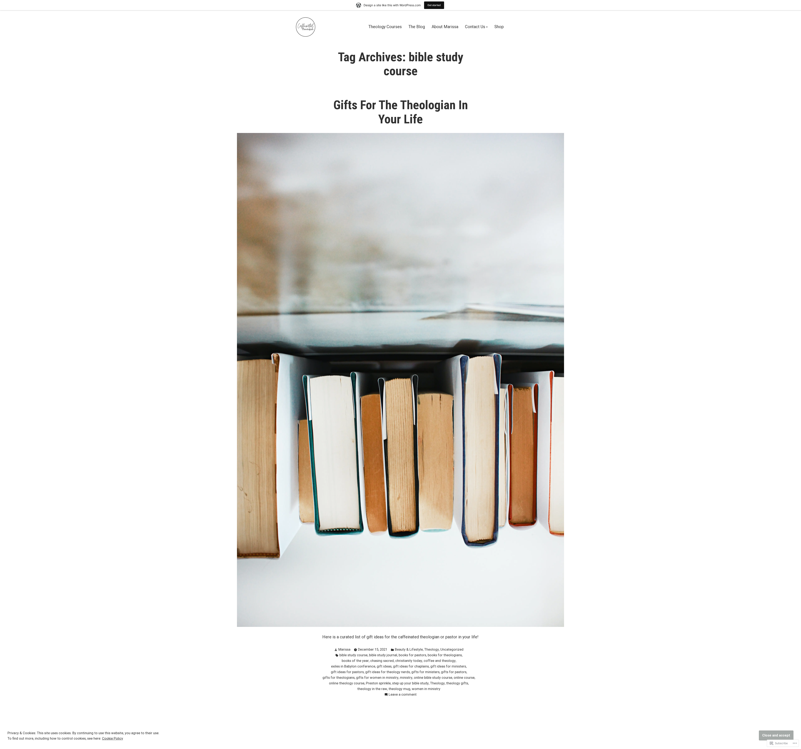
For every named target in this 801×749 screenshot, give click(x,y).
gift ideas (384, 666)
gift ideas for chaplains (411, 666)
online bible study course (433, 678)
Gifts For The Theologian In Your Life (400, 112)
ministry (406, 678)
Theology (431, 649)
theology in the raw (372, 689)
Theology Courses (385, 27)
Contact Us (475, 27)
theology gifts (457, 683)
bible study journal (383, 655)
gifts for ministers (425, 672)
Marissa (344, 649)
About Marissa (445, 27)
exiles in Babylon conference (353, 666)
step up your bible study (410, 683)
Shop (499, 27)
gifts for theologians (338, 678)
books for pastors (412, 655)
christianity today (408, 661)
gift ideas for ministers (448, 666)
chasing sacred (382, 661)
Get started (434, 5)
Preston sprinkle (378, 683)
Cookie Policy (112, 738)
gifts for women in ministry (377, 678)
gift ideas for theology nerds (387, 672)
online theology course (346, 683)
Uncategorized (451, 649)
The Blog (416, 27)
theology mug (399, 689)
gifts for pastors (453, 672)
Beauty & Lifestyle (409, 649)
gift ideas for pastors (347, 672)
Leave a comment (403, 695)
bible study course (353, 655)
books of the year (355, 661)
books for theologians (445, 655)
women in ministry (426, 689)
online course (464, 678)
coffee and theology (440, 661)
